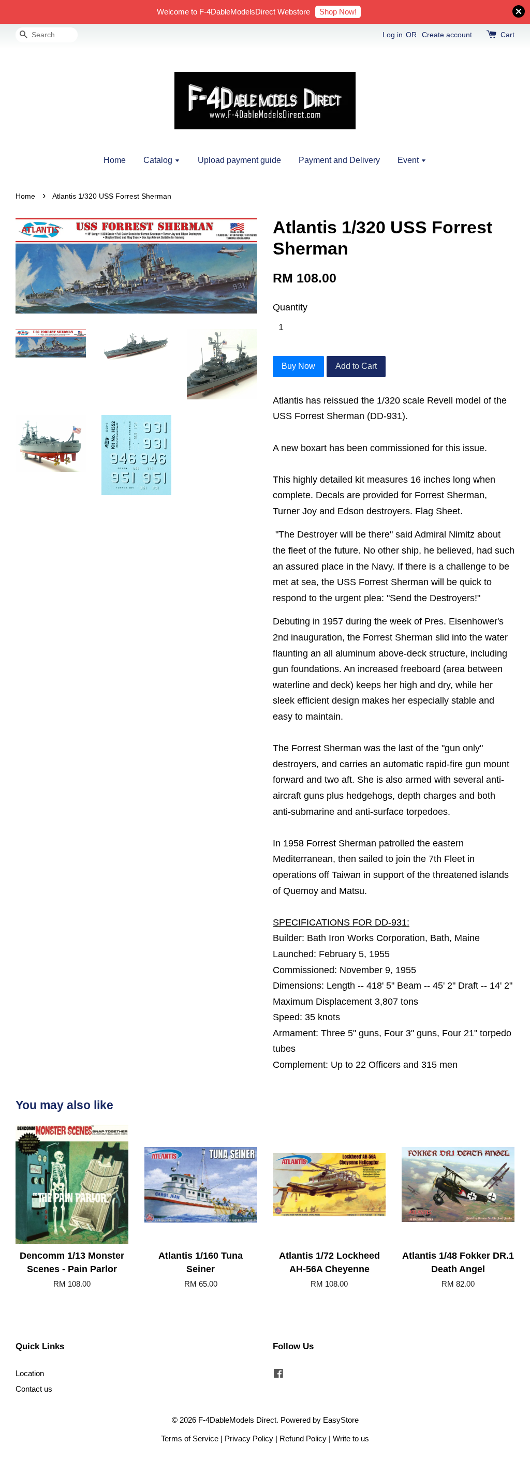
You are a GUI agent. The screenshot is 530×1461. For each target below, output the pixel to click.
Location (30, 1373)
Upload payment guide (239, 160)
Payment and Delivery (339, 160)
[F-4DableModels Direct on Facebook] (278, 1374)
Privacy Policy (249, 1438)
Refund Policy (303, 1438)
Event (409, 160)
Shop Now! (338, 11)
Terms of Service (189, 1438)
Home (115, 160)
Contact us (34, 1388)
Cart (507, 35)
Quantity (290, 307)
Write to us (351, 1438)
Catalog (158, 160)
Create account (447, 35)
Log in (392, 35)
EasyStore (341, 1419)
